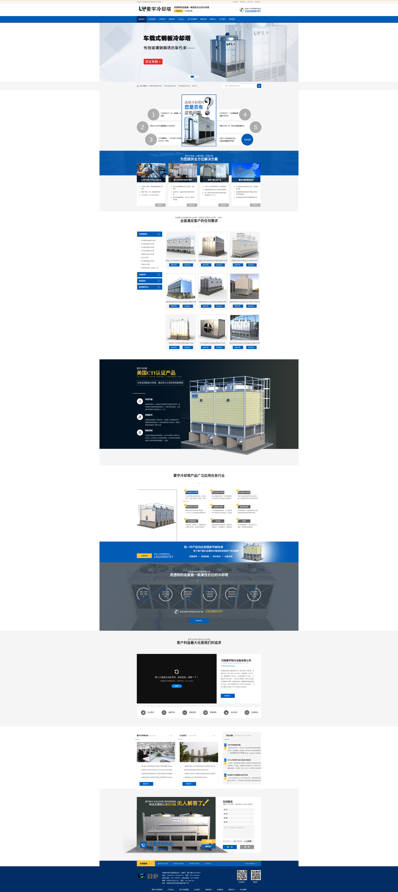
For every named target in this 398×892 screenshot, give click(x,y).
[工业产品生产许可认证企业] (151, 182)
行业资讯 (188, 735)
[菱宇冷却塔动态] (156, 761)
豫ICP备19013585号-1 (194, 873)
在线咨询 (254, 712)
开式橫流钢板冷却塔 (147, 261)
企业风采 (234, 712)
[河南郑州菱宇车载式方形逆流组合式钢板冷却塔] (244, 327)
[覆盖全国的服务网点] (246, 182)
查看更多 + (227, 696)
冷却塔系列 (152, 19)
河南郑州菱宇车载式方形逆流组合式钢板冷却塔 (244, 343)
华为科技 (208, 863)
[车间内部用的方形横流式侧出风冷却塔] (212, 327)
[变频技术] (140, 417)
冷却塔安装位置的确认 (234, 765)
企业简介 (151, 712)
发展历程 (192, 712)
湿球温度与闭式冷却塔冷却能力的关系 (195, 777)
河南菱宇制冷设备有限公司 (199, 574)
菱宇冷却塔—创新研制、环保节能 (199, 158)
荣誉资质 (213, 712)
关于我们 (222, 19)
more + (171, 735)
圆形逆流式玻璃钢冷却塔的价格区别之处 (196, 770)
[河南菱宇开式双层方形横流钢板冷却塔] (181, 327)
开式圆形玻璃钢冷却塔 (155, 86)
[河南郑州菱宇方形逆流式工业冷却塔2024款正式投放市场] (244, 286)
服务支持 (250, 2)
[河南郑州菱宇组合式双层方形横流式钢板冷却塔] (181, 286)
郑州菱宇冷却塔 (194, 863)
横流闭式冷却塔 (192, 507)
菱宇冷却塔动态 (146, 735)
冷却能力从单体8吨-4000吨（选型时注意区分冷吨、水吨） (199, 220)
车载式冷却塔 (145, 264)
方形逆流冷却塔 (218, 492)
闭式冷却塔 (144, 257)
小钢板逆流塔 (218, 507)
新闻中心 (213, 19)
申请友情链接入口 (251, 863)
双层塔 (217, 521)
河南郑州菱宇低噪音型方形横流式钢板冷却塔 (212, 260)
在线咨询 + (187, 265)
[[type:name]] (199, 761)
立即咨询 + (160, 205)
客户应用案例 (192, 19)
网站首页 (141, 19)
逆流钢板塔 (192, 521)
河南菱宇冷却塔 (178, 863)
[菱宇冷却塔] (148, 881)
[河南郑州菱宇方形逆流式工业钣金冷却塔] (244, 245)
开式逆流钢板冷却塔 (147, 251)
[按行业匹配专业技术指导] (182, 182)
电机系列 (172, 19)
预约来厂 (208, 846)
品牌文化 (171, 712)
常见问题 (238, 735)
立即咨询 (144, 556)
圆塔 (244, 521)
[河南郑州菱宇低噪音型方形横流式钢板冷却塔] (212, 245)
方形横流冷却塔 (192, 492)
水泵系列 (162, 19)
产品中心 (181, 19)
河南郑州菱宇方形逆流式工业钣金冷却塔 (244, 260)
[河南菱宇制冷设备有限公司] (154, 11)
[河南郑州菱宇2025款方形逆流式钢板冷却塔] (212, 286)
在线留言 (257, 2)
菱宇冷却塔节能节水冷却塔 (199, 641)
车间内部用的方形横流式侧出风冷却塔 (212, 343)
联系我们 (232, 19)
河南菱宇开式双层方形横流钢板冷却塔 (181, 343)
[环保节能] (140, 401)
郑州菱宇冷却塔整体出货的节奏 (237, 750)
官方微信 (235, 2)
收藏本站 (242, 2)
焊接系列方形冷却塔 (147, 254)
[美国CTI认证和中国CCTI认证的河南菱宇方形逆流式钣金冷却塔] (181, 245)
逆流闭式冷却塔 (244, 492)
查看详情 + (174, 265)
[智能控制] (140, 432)
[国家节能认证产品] (214, 182)
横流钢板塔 (244, 507)
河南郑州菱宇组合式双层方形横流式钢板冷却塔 (181, 302)
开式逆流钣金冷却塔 (170, 86)
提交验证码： (227, 841)
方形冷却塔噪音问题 (233, 780)
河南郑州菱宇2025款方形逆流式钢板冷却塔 (212, 302)
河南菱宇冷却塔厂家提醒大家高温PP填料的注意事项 (199, 773)
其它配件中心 (144, 287)
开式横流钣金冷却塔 (184, 86)
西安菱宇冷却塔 (163, 863)
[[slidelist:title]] (199, 52)
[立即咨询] (247, 145)
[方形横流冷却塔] (157, 515)
